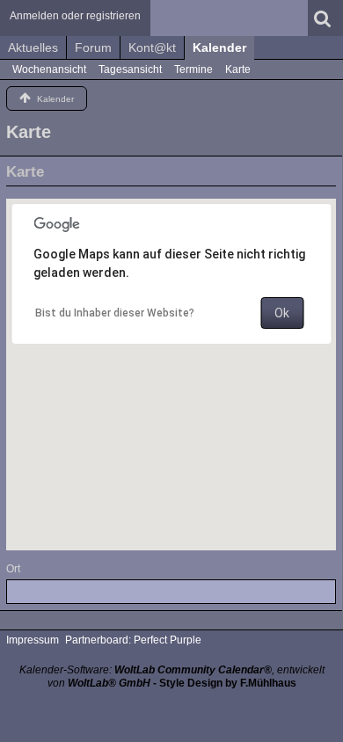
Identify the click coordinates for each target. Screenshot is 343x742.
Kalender (219, 47)
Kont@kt (152, 47)
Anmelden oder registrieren (75, 16)
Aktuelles (33, 47)
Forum (93, 47)
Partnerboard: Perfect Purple (133, 640)
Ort (13, 569)
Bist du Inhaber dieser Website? (114, 313)
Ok (281, 313)
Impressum (32, 640)
